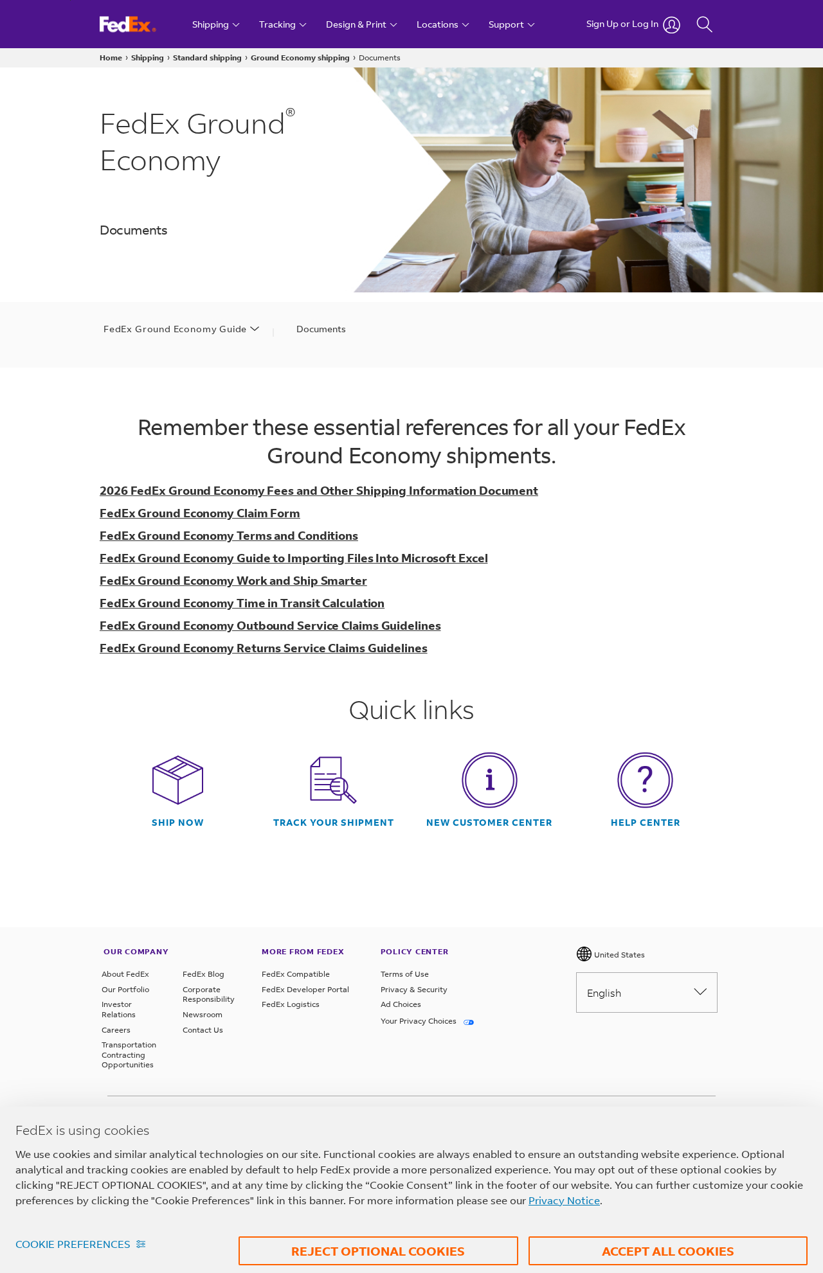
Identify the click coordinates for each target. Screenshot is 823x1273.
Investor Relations (119, 1009)
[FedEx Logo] (140, 24)
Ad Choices (401, 1004)
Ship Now (178, 822)
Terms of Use (405, 974)
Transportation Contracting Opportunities (129, 1054)
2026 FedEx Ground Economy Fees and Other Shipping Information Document (319, 490)
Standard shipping (207, 57)
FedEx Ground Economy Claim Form (200, 513)
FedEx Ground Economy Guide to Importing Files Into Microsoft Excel (293, 557)
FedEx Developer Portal (305, 989)
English (604, 992)
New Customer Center (489, 822)
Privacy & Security (414, 989)
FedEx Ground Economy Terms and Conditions (229, 535)
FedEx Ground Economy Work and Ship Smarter (233, 580)
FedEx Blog (203, 974)
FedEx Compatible (296, 974)
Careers (116, 1030)
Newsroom (202, 1014)
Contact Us (203, 1030)
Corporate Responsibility (209, 994)
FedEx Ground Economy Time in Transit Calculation (242, 602)
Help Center (645, 822)
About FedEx (125, 974)
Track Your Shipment (333, 822)
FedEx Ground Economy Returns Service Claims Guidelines (264, 647)
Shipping (147, 57)
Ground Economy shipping (300, 57)
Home (111, 57)
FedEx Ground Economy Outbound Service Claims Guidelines (270, 625)
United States (618, 954)
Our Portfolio (125, 989)
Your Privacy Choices (419, 1021)
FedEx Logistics (291, 1004)
